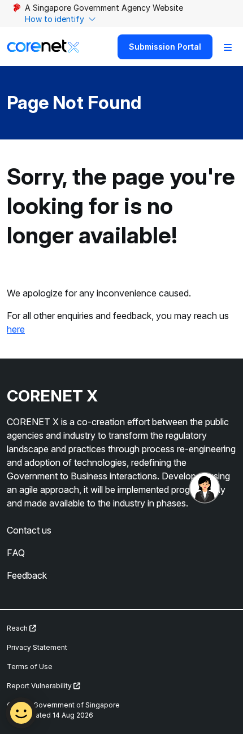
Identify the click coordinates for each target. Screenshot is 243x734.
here (16, 329)
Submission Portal (165, 46)
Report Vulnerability (40, 685)
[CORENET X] (43, 46)
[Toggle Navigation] (227, 46)
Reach (18, 628)
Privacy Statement (37, 647)
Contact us (29, 530)
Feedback (27, 575)
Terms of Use (30, 666)
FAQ (16, 552)
